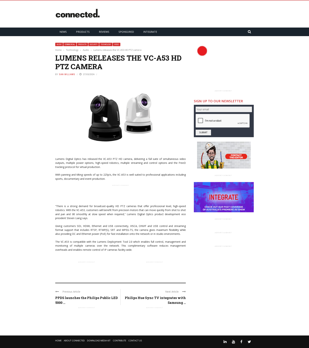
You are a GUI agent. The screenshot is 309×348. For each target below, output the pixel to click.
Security (93, 44)
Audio (59, 44)
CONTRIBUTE (119, 340)
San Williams (67, 74)
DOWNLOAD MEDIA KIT (99, 340)
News (63, 31)
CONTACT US (135, 340)
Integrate (150, 31)
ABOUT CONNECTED (74, 340)
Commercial (70, 44)
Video (116, 44)
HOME (58, 340)
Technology (106, 44)
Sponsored (126, 31)
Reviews (104, 31)
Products (83, 31)
